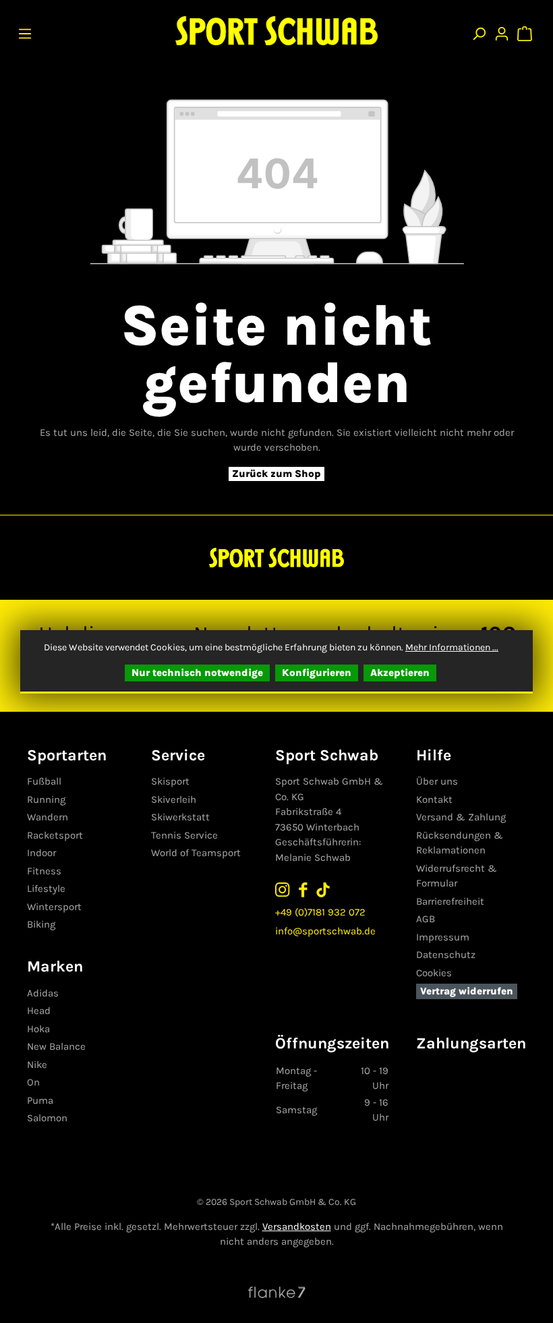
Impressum (442, 937)
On (33, 1082)
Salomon (47, 1118)
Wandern (47, 817)
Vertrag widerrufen (466, 991)
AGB (425, 919)
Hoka (38, 1029)
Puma (40, 1100)
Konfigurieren (316, 673)
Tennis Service (184, 835)
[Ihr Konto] (501, 31)
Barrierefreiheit (450, 901)
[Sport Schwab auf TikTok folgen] (323, 889)
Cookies (434, 973)
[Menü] (24, 31)
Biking (41, 924)
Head (39, 1011)
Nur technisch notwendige (197, 673)
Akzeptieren (400, 673)
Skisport (170, 781)
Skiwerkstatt (180, 817)
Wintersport (54, 907)
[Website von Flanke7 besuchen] (276, 1291)
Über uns (437, 781)
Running (46, 799)
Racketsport (55, 835)
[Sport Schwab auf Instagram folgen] (282, 889)
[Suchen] (478, 31)
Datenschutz (445, 955)
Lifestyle (46, 888)
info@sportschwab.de (325, 931)
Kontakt (434, 799)
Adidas (43, 993)
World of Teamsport (196, 853)
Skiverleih (173, 799)
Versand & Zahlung (461, 817)
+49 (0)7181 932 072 (320, 912)
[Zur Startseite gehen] (276, 30)
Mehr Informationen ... (451, 647)
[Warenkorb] (526, 31)
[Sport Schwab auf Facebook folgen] (302, 889)
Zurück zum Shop (276, 474)
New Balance (56, 1046)
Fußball (44, 781)
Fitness (44, 871)
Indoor (41, 853)
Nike (37, 1065)
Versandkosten (296, 1226)
